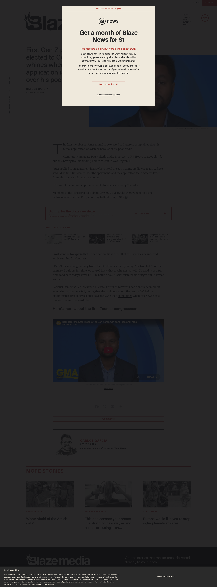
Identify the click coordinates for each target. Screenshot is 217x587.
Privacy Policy (48, 584)
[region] (108, 577)
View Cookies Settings (166, 576)
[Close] (213, 576)
